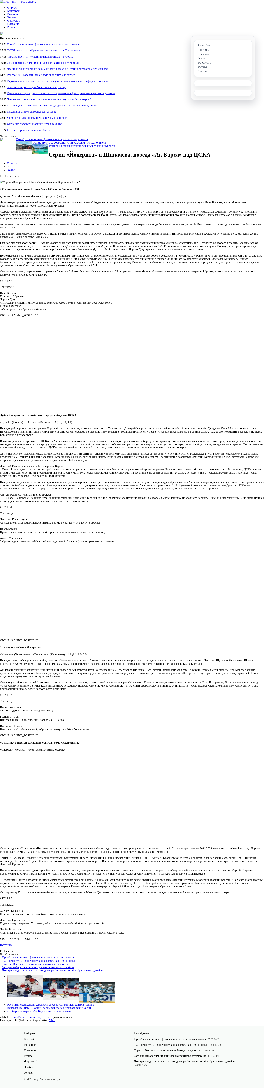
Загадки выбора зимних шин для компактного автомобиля (43, 62)
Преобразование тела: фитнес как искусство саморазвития (43, 44)
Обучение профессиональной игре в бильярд (34, 123)
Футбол (12, 7)
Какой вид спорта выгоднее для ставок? (31, 111)
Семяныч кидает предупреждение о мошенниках (37, 117)
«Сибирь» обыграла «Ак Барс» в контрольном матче (39, 1011)
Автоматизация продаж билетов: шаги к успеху (36, 87)
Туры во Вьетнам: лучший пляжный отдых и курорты (40, 56)
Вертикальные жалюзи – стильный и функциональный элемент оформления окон (57, 81)
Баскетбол (13, 10)
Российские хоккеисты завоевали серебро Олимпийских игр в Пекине (50, 1004)
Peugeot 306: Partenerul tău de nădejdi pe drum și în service (41, 74)
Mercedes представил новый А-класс (29, 130)
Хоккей (11, 17)
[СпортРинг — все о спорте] (18, 1)
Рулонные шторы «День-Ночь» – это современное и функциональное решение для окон (61, 93)
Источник (6, 944)
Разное (11, 27)
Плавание (13, 23)
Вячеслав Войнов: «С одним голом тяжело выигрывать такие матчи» (49, 1007)
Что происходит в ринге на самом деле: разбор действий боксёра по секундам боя (57, 68)
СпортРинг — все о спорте (27, 1017)
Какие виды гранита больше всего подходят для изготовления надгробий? (53, 105)
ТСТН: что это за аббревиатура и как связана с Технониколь (44, 50)
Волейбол (13, 14)
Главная (12, 163)
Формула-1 (13, 20)
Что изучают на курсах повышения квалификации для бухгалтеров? (49, 99)
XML (52, 1020)
